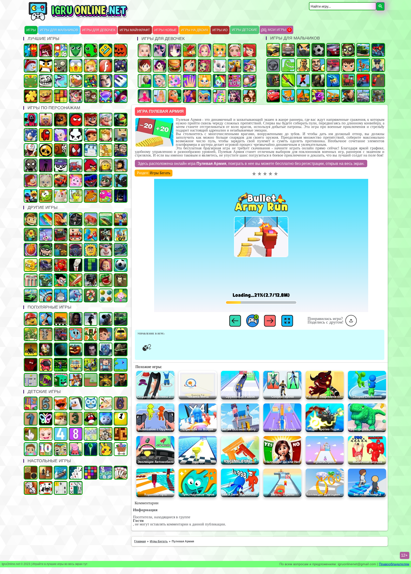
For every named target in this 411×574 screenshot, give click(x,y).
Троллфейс (46, 81)
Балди (145, 81)
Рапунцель (174, 96)
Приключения (91, 96)
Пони (159, 50)
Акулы (61, 295)
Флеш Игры (106, 66)
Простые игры (31, 81)
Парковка (378, 80)
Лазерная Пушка (76, 196)
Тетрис (91, 265)
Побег (120, 150)
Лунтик (76, 180)
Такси (120, 334)
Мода (159, 96)
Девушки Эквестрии (219, 81)
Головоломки (61, 96)
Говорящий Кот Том (106, 180)
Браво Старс (46, 150)
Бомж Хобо (120, 165)
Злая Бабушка (46, 319)
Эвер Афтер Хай (234, 96)
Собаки (106, 434)
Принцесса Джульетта (219, 96)
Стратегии (378, 96)
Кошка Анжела (219, 66)
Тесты (91, 403)
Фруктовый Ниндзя (76, 280)
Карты (120, 473)
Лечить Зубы (76, 234)
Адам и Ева (91, 250)
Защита (31, 334)
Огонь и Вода (31, 50)
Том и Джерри (106, 150)
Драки (91, 234)
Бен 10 (348, 65)
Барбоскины (46, 180)
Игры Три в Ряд (106, 96)
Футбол (318, 50)
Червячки (31, 150)
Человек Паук (76, 150)
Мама (249, 96)
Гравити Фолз (31, 180)
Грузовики (303, 96)
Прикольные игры (46, 96)
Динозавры (288, 65)
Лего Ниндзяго (61, 265)
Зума (31, 234)
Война (318, 80)
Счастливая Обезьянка (91, 196)
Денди (61, 365)
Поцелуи (189, 96)
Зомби (348, 50)
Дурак (76, 473)
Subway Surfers (91, 135)
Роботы (106, 234)
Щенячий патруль (61, 419)
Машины (273, 50)
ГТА (303, 65)
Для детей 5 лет (46, 403)
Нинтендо (106, 380)
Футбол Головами (318, 65)
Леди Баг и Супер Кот (31, 196)
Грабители (46, 250)
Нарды (31, 488)
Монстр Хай (204, 66)
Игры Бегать (160, 173)
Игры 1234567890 (120, 419)
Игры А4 (61, 135)
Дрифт (333, 65)
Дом (91, 219)
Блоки (120, 434)
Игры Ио (220, 30)
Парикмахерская (249, 66)
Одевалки (145, 50)
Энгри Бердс (91, 165)
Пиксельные (91, 380)
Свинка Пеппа (76, 449)
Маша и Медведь (106, 265)
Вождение (273, 65)
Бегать (31, 219)
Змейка (76, 50)
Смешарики (91, 419)
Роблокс (106, 135)
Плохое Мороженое (76, 135)
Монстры (46, 380)
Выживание (120, 280)
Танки (363, 50)
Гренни (31, 165)
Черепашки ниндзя (120, 120)
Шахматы (46, 473)
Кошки (219, 50)
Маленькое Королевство (120, 295)
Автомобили (76, 250)
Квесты (76, 365)
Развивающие (31, 403)
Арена (46, 334)
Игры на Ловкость (31, 265)
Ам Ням (46, 196)
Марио (91, 120)
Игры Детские (244, 30)
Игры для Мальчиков (59, 30)
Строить (333, 96)
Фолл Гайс (61, 196)
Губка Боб (46, 120)
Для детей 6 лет (120, 403)
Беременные (249, 81)
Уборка (46, 234)
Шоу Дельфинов (76, 295)
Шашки (31, 473)
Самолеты (363, 96)
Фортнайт (333, 80)
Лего (106, 165)
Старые (120, 365)
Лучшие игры (106, 81)
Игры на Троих (91, 50)
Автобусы (61, 234)
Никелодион (61, 449)
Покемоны (106, 449)
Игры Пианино (120, 81)
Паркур (303, 80)
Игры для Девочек (98, 30)
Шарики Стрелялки (91, 449)
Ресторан (120, 219)
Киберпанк (76, 319)
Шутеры (363, 80)
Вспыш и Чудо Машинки (61, 180)
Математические (91, 434)
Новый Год (31, 66)
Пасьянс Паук (46, 488)
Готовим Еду (174, 66)
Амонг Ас (46, 135)
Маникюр (189, 81)
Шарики (120, 96)
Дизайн (145, 96)
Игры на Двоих (194, 30)
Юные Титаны (61, 280)
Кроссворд (106, 473)
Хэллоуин (76, 349)
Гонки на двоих (333, 50)
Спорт (120, 265)
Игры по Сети (120, 66)
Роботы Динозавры (120, 250)
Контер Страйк (273, 80)
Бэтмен (120, 196)
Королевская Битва (91, 280)
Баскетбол (31, 250)
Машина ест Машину (378, 50)
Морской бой (61, 473)
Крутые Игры (46, 66)
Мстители (46, 280)
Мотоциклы (363, 65)
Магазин (120, 449)
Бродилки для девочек (159, 66)
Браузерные (46, 365)
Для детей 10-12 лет (46, 449)
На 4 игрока (61, 50)
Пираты (106, 365)
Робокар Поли (91, 150)
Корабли (120, 234)
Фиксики (106, 419)
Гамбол (76, 334)
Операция (91, 66)
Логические (91, 81)
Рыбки (61, 81)
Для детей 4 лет (61, 434)
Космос (61, 349)
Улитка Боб (61, 150)
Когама (120, 135)
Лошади (234, 66)
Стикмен (120, 180)
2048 (91, 473)
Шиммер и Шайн (204, 96)
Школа (31, 280)
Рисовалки (46, 419)
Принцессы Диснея (249, 50)
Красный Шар (76, 120)
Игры (31, 30)
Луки (46, 295)
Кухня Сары (145, 66)
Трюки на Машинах (31, 295)
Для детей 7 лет (31, 419)
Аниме (174, 50)
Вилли (76, 165)
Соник (31, 135)
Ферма (189, 50)
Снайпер (348, 96)
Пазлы (31, 96)
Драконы (318, 96)
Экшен (91, 319)
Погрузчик (61, 250)
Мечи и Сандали (31, 365)
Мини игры (76, 403)
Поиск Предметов (76, 81)
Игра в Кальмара (31, 120)
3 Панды (61, 165)
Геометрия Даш (106, 50)
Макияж (234, 50)
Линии (106, 295)
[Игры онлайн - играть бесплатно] (88, 19)
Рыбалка (106, 219)
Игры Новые (165, 30)
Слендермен (76, 265)
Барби (204, 50)
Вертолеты (31, 349)
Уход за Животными (204, 81)
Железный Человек (46, 349)
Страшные (76, 66)
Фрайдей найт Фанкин (46, 50)
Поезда (348, 80)
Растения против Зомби (61, 66)
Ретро (120, 380)
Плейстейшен (76, 380)
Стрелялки (303, 50)
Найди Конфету (91, 295)
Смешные (106, 250)
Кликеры (31, 434)
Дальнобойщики (46, 265)
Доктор (106, 334)
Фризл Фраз (106, 196)
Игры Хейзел (46, 434)
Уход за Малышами (31, 449)
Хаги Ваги (91, 180)
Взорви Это (288, 96)
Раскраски (106, 403)
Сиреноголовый (46, 165)
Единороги (174, 81)
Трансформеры (106, 349)
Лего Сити (31, 319)
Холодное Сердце (159, 81)
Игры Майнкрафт (135, 30)
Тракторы (61, 334)
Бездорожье (61, 319)
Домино (76, 488)
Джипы (120, 319)
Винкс (189, 66)
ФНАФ (61, 120)
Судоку (61, 488)
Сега (91, 365)
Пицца (61, 219)
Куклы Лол (234, 81)
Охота (106, 319)
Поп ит (46, 219)
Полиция (378, 65)
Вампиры (91, 349)
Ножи (288, 80)
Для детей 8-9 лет (76, 434)
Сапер (31, 380)
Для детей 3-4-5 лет (61, 403)
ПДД (91, 334)
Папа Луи (106, 120)
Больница (76, 96)
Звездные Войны (120, 349)
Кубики (61, 380)
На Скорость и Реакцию (106, 280)
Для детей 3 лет (76, 419)
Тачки (273, 96)
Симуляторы (76, 219)
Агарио (120, 50)
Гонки (288, 50)
